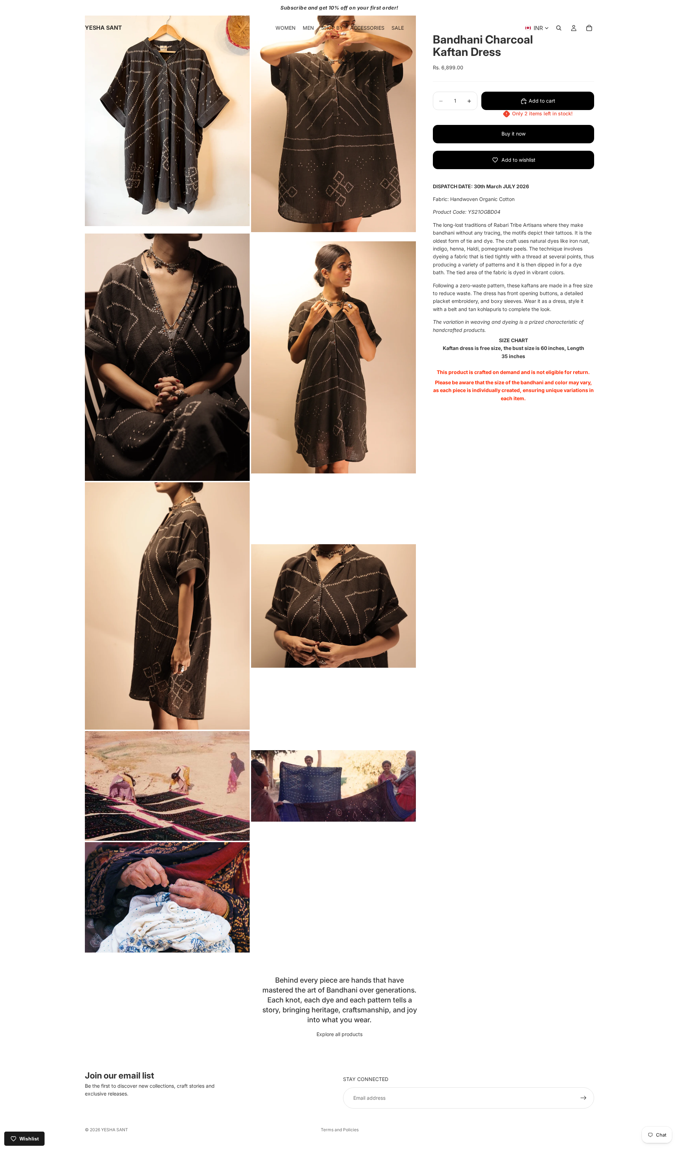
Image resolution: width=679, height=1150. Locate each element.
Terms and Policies (340, 1129)
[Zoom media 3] (167, 357)
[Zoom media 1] (167, 116)
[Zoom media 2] (333, 116)
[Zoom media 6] (333, 606)
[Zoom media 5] (167, 606)
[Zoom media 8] (333, 786)
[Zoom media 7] (167, 786)
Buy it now (513, 134)
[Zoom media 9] (167, 897)
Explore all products (339, 1034)
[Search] (559, 28)
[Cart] (589, 28)
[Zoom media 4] (333, 357)
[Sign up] (583, 1098)
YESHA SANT (114, 1129)
